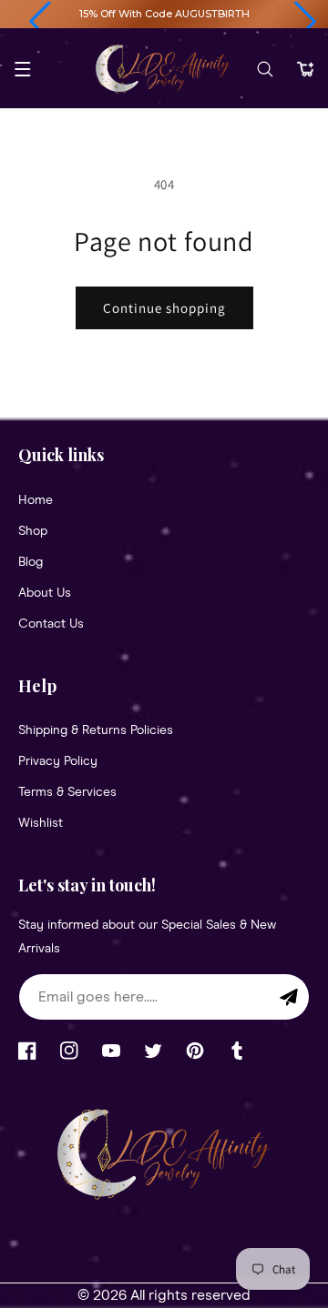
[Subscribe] (289, 997)
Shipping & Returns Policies (95, 730)
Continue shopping (164, 308)
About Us (44, 593)
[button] (40, 22)
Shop (32, 531)
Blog (30, 562)
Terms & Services (67, 792)
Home (35, 500)
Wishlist (40, 823)
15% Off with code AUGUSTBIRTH (164, 13)
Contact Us (51, 624)
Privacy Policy (57, 761)
